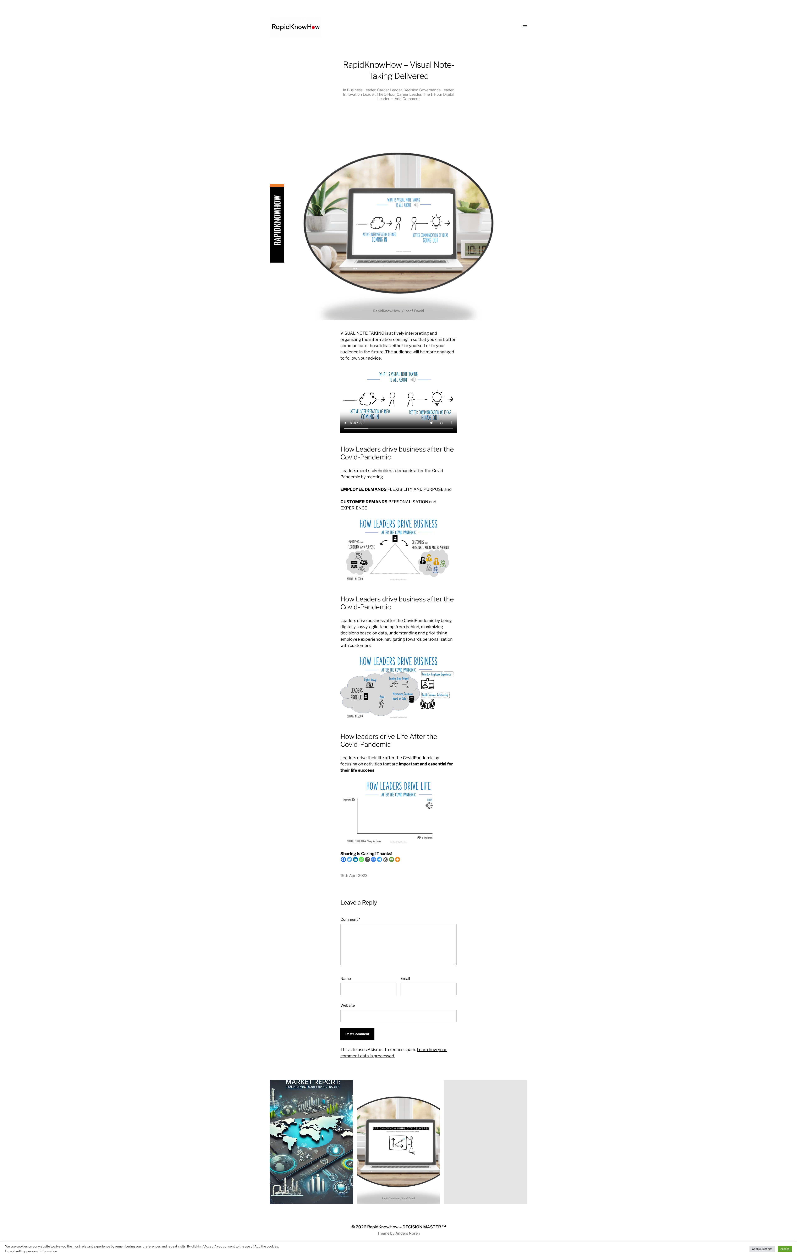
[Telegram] (379, 859)
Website (347, 1005)
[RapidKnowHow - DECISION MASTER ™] (390, 27)
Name (345, 978)
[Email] (391, 859)
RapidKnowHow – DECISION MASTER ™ (406, 1226)
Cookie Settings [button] (762, 1248)
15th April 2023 (354, 875)
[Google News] (373, 859)
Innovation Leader (359, 94)
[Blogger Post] (367, 859)
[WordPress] (385, 859)
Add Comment (407, 99)
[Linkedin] (355, 859)
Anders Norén (407, 1233)
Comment (350, 919)
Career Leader (389, 90)
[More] (397, 859)
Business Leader (361, 90)
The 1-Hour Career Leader (398, 94)
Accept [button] (784, 1248)
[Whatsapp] (361, 859)
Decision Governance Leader (428, 90)
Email (405, 978)
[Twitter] (349, 859)
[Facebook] (343, 859)
